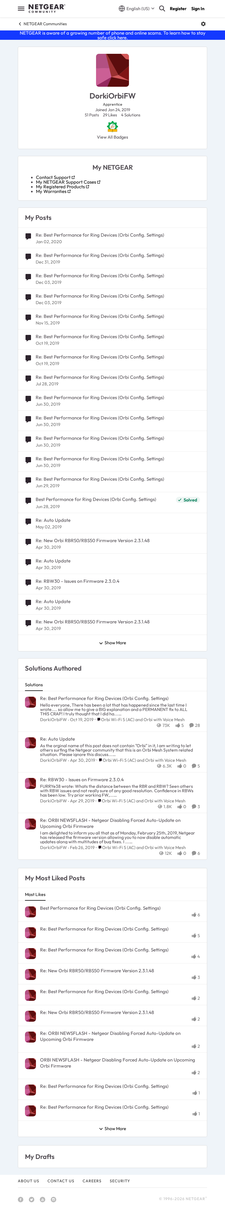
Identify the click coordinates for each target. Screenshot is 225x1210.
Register (178, 8)
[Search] (162, 8)
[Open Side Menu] (21, 8)
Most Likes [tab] (35, 894)
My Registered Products (60, 186)
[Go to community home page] (47, 8)
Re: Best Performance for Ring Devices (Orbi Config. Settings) (100, 235)
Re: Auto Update (53, 520)
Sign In (197, 8)
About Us (28, 1180)
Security (120, 1180)
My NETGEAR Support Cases (66, 182)
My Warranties (51, 191)
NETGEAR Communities (45, 23)
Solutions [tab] (34, 684)
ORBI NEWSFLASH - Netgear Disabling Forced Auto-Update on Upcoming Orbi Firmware (117, 1063)
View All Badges (112, 137)
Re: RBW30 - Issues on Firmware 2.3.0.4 (77, 581)
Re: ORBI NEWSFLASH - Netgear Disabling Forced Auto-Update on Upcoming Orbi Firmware (110, 823)
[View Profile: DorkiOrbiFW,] (30, 702)
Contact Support (53, 177)
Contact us (60, 1180)
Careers (92, 1180)
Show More (115, 642)
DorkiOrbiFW (53, 719)
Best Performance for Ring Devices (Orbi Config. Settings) (96, 499)
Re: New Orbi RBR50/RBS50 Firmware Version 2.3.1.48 (93, 540)
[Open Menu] (203, 24)
